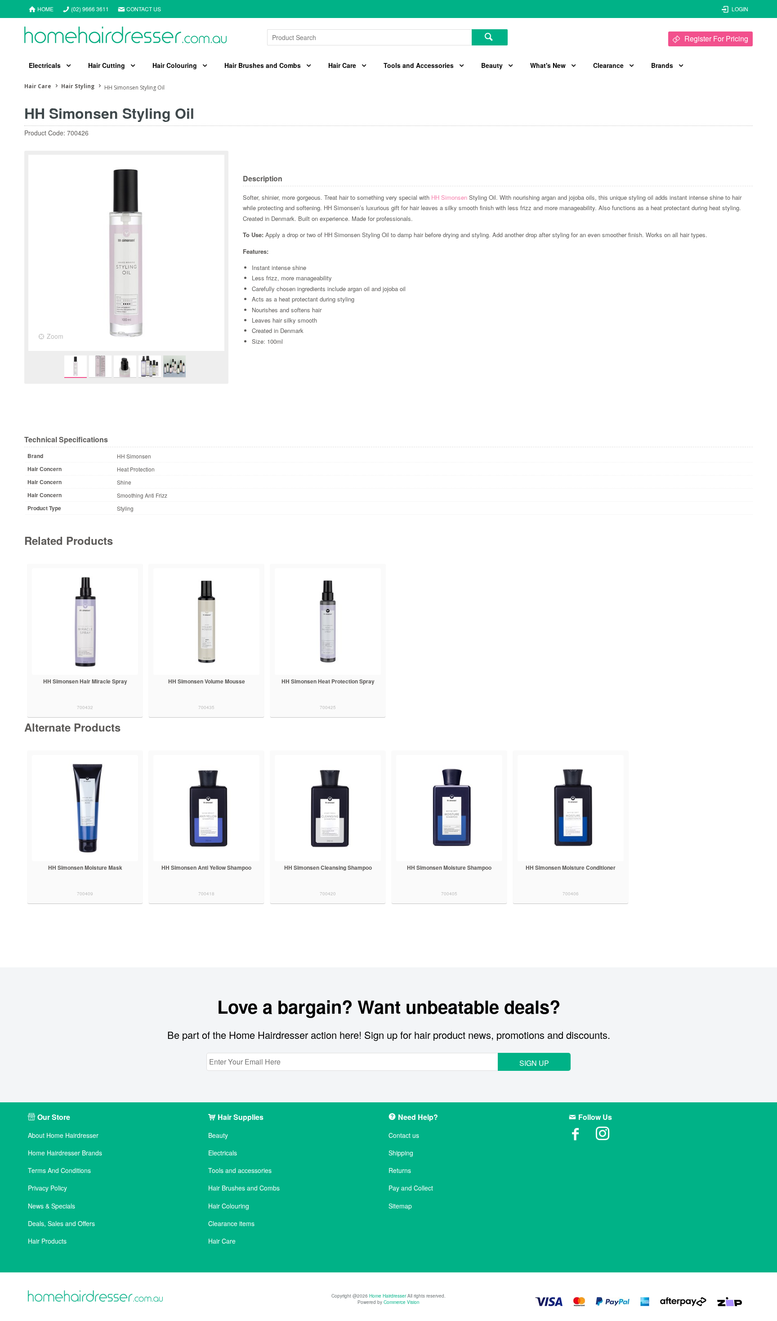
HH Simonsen (449, 197)
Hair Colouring (174, 65)
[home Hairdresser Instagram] (609, 1136)
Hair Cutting (106, 65)
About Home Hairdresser (63, 1135)
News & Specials (51, 1206)
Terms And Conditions (59, 1170)
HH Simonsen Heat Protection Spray (328, 681)
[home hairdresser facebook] (582, 1136)
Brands (662, 65)
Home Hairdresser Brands (65, 1153)
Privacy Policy (47, 1188)
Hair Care (342, 65)
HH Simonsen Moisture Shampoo (449, 867)
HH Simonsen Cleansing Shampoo (328, 867)
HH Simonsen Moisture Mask (85, 867)
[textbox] (369, 37)
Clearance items (231, 1223)
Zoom (55, 336)
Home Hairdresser (387, 1296)
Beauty (492, 65)
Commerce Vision (402, 1302)
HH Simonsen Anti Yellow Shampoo (206, 867)
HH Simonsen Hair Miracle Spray (85, 681)
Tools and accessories (240, 1170)
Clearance (608, 65)
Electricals (45, 65)
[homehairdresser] (95, 1296)
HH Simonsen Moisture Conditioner (571, 867)
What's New (548, 65)
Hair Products (47, 1241)
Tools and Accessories (419, 65)
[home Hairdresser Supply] (125, 37)
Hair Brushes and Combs (262, 65)
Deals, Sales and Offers (61, 1223)
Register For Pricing (716, 38)
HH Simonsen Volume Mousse (206, 681)
